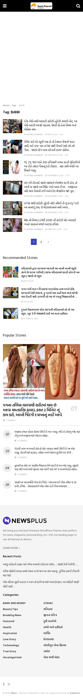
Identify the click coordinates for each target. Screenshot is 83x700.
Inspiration (10, 633)
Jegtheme (75, 693)
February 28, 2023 (55, 155)
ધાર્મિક (46, 633)
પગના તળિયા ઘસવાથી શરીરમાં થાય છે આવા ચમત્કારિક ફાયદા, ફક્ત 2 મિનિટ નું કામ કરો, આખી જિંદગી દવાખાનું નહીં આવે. (32, 410)
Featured (8, 621)
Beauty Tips (10, 609)
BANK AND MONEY (14, 603)
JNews (14, 693)
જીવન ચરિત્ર (50, 615)
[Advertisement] (41, 55)
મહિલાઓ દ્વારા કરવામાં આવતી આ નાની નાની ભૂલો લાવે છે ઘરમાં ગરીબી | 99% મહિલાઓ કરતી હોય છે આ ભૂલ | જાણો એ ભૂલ (50, 272)
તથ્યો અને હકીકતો (53, 627)
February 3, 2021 (54, 229)
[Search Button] (78, 6)
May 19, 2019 (28, 281)
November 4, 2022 (55, 196)
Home (6, 105)
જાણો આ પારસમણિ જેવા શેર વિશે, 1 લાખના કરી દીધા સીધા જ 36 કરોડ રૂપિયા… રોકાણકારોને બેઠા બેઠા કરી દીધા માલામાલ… (45, 484)
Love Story (9, 639)
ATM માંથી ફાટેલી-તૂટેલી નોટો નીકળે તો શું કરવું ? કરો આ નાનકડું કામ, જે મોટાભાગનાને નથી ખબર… (51, 205)
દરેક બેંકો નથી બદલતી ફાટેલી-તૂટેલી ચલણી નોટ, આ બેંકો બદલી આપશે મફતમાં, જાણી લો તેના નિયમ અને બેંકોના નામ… (50, 125)
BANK (22, 105)
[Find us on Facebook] (4, 684)
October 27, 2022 (30, 318)
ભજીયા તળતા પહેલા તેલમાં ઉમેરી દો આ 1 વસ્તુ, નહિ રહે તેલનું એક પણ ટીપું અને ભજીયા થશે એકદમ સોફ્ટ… (47, 434)
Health (7, 627)
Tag (14, 105)
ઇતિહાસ (48, 609)
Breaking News (12, 615)
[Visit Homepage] (41, 6)
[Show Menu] (5, 6)
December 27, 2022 (55, 175)
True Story (9, 651)
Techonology (11, 645)
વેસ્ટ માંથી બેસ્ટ (51, 657)
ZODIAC (48, 603)
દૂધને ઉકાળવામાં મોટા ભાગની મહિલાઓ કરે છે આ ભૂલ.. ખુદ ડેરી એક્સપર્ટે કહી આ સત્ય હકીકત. (47, 311)
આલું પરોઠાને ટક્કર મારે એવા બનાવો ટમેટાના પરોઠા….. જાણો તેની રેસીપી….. (40, 564)
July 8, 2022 (28, 301)
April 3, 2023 (52, 134)
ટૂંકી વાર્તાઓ (49, 621)
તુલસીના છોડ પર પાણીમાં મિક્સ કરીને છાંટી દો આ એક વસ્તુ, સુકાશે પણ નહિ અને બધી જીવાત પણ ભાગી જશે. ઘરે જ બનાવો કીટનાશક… (46, 467)
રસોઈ (46, 651)
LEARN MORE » (11, 548)
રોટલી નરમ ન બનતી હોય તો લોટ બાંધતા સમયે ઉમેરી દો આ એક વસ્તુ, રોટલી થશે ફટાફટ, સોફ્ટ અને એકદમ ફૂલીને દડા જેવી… (44, 450)
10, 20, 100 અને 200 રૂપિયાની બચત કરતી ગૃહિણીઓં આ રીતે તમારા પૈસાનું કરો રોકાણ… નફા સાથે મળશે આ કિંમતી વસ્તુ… (52, 166)
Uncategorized (12, 657)
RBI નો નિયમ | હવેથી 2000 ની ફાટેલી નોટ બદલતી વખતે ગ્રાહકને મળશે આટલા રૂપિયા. (50, 222)
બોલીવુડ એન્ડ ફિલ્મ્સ (54, 645)
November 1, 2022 (55, 212)
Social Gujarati (35, 134)
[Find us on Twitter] (8, 684)
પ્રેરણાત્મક (48, 639)
